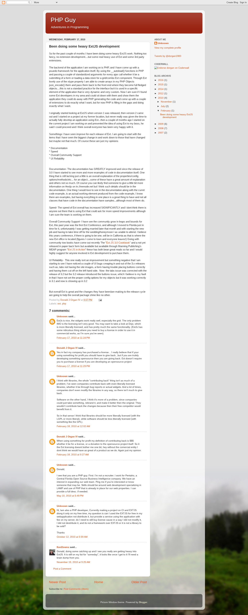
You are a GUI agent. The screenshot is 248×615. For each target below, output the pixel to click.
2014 (161, 89)
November (167, 101)
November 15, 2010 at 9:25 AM (73, 562)
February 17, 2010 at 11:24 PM (73, 338)
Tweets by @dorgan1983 (167, 56)
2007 (161, 132)
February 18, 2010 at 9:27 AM (73, 454)
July (163, 106)
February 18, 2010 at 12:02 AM (73, 426)
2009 (161, 124)
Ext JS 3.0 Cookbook (118, 242)
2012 (161, 93)
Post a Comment (62, 568)
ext (59, 303)
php (64, 303)
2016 (161, 80)
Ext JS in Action (76, 249)
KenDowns (63, 547)
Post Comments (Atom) (76, 589)
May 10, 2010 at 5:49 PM (70, 495)
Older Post (139, 582)
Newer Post (57, 582)
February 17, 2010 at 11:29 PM (73, 366)
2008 (161, 128)
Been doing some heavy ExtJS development (176, 115)
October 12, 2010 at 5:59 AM (72, 537)
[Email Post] (100, 300)
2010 (161, 98)
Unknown (62, 316)
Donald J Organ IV (67, 348)
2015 (161, 84)
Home (98, 582)
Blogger (143, 602)
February (166, 110)
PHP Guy (63, 19)
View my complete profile (167, 48)
